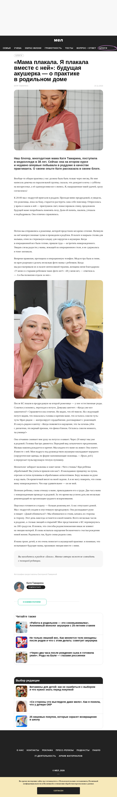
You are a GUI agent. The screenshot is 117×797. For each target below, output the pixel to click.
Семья (7, 48)
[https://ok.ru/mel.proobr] (74, 739)
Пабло (96, 750)
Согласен (58, 791)
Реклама (47, 750)
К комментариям (32, 602)
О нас (20, 750)
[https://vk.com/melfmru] (50, 739)
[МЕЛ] (58, 40)
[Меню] (113, 40)
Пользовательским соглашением (73, 781)
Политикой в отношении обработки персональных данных (68, 784)
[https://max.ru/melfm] (82, 739)
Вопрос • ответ (86, 48)
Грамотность (53, 48)
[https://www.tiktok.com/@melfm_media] (58, 739)
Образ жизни (33, 48)
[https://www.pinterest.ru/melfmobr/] (66, 739)
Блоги (103, 48)
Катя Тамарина (35, 583)
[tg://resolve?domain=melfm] (35, 739)
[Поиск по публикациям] (3, 40)
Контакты (33, 750)
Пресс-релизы (65, 750)
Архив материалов (70, 756)
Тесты (69, 48)
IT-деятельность (45, 756)
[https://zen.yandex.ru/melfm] (42, 739)
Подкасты (83, 750)
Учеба (18, 48)
